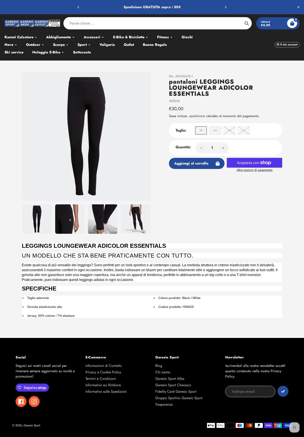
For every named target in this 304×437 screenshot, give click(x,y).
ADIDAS (174, 101)
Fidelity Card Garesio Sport (175, 391)
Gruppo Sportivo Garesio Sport (178, 397)
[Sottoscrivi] (283, 391)
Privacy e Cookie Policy (103, 372)
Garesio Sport (32, 425)
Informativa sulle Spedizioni (106, 391)
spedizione (197, 116)
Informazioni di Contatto (103, 365)
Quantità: (183, 147)
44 (243, 130)
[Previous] (78, 7)
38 (201, 130)
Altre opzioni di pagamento (255, 170)
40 (215, 130)
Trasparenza (164, 404)
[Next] (225, 7)
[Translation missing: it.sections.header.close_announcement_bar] (298, 7)
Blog (158, 365)
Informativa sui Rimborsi (103, 385)
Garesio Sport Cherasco (173, 385)
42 (229, 130)
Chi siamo (162, 372)
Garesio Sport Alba (169, 378)
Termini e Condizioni (100, 378)
